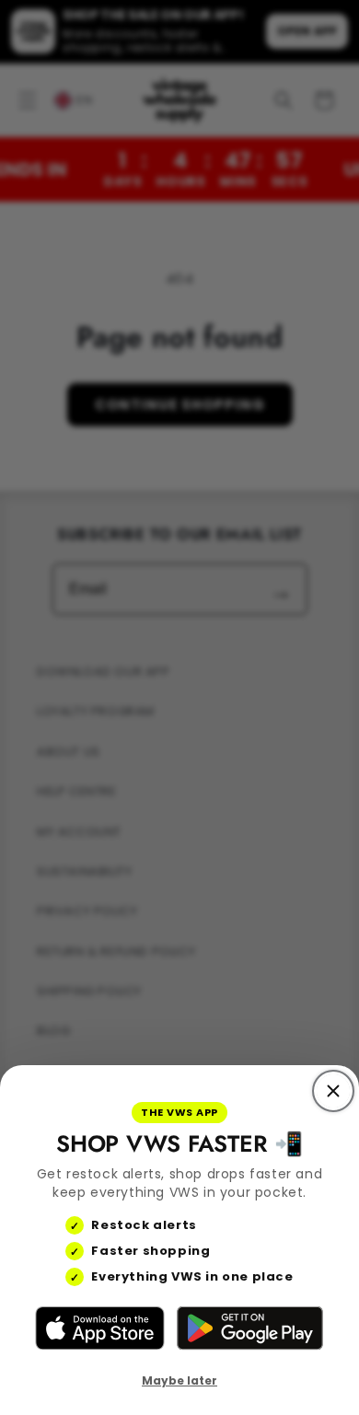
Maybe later (179, 1380)
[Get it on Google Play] (250, 1328)
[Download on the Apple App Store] (100, 1328)
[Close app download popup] (333, 1091)
